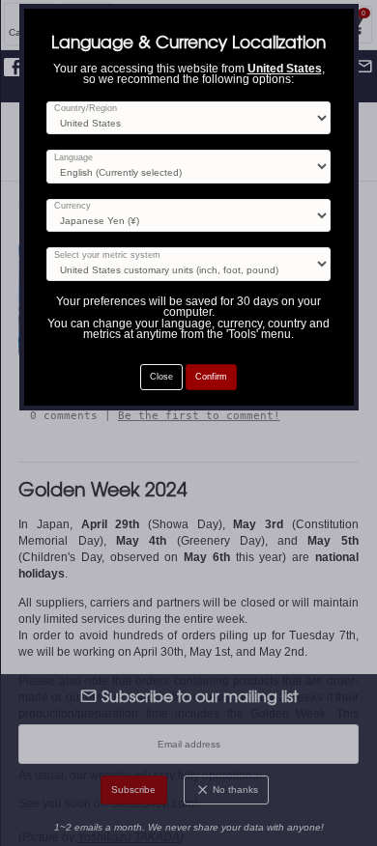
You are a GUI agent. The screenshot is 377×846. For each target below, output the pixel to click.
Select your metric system (107, 255)
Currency (72, 206)
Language (73, 158)
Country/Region (85, 108)
